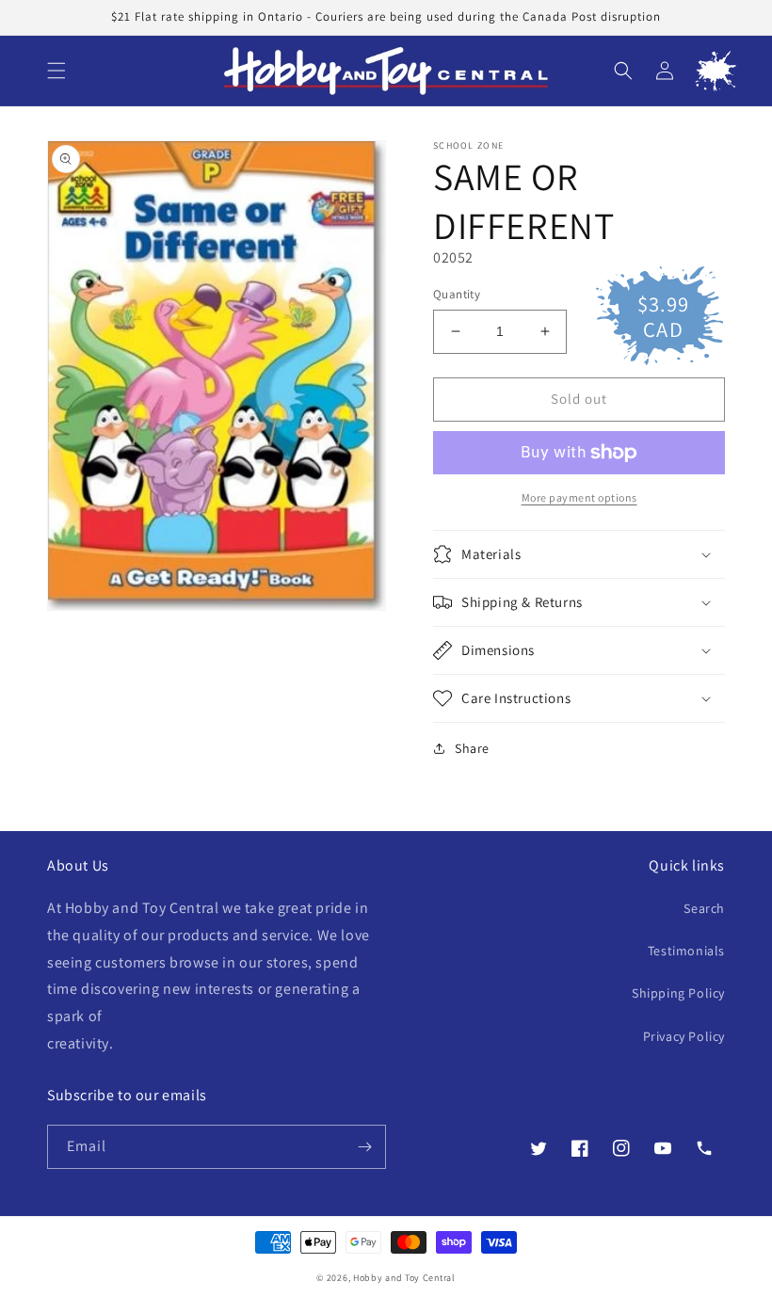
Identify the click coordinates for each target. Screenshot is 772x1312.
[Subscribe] (364, 1147)
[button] (56, 70)
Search (704, 908)
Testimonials (686, 950)
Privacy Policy (684, 1036)
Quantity (456, 294)
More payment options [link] (579, 497)
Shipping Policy (678, 992)
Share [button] (472, 748)
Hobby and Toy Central (404, 1278)
